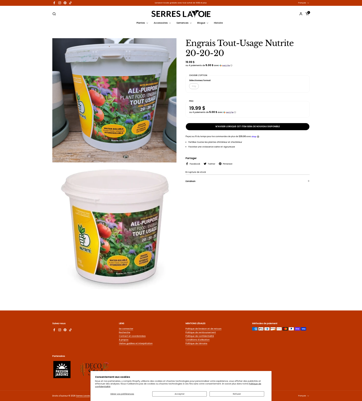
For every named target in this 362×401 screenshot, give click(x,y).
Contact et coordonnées (132, 335)
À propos (123, 339)
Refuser (237, 393)
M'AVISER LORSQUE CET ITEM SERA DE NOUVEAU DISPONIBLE (248, 126)
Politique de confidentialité (200, 335)
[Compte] (301, 14)
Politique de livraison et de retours (203, 328)
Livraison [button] (190, 181)
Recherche (124, 332)
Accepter (180, 393)
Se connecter (126, 328)
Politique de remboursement (201, 332)
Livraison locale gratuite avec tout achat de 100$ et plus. (181, 3)
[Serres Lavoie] (180, 14)
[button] (54, 14)
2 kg (194, 86)
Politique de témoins (196, 343)
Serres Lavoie (83, 395)
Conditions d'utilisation (198, 339)
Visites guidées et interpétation (136, 343)
